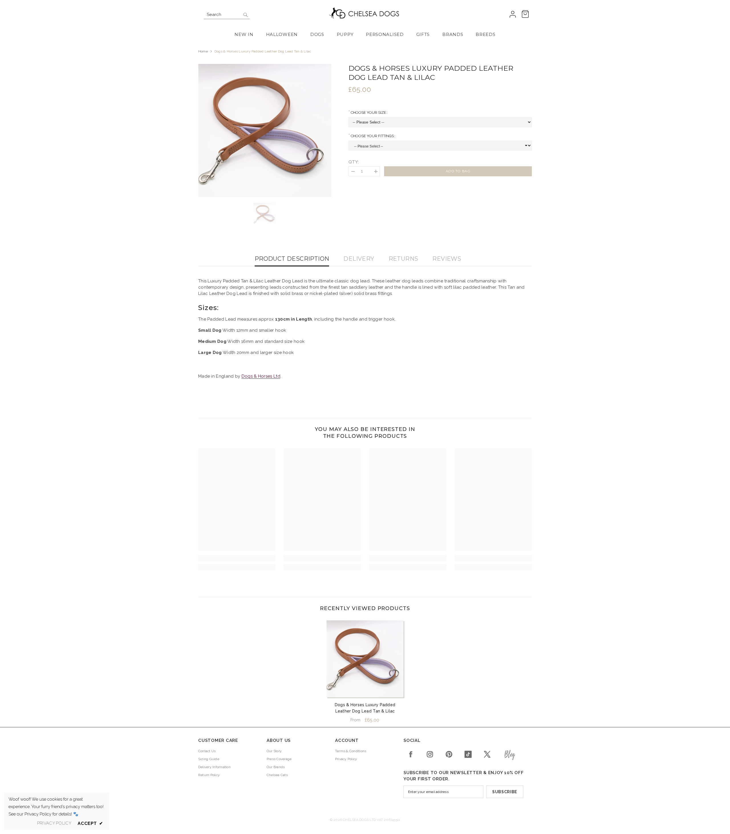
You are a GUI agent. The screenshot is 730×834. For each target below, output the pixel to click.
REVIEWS (446, 258)
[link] (236, 558)
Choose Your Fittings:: (373, 136)
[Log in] (512, 14)
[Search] (227, 14)
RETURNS (403, 258)
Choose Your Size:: (369, 112)
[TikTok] (468, 754)
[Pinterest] (449, 754)
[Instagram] (430, 754)
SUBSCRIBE (504, 792)
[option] (264, 130)
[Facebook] (410, 754)
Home (203, 51)
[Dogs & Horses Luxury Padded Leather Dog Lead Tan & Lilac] (365, 658)
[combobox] (222, 14)
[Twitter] (487, 754)
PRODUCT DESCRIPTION (292, 258)
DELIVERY (358, 258)
